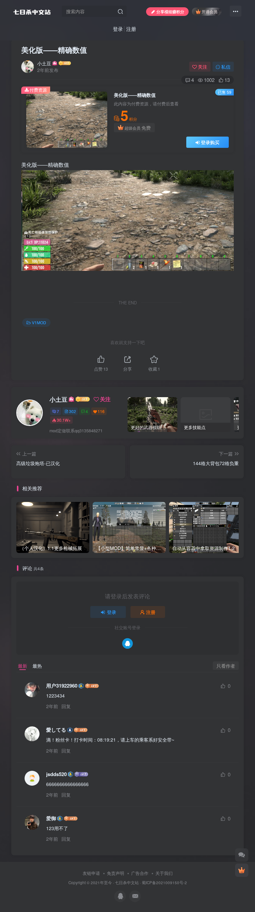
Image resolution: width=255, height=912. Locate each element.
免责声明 (115, 873)
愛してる (56, 729)
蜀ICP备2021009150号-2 (164, 882)
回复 (66, 706)
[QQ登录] (127, 643)
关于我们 (164, 873)
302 (72, 411)
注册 (131, 28)
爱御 (51, 818)
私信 (225, 66)
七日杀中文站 (127, 882)
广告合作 (139, 873)
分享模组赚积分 (170, 11)
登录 (118, 28)
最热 (37, 665)
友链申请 (91, 873)
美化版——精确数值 (54, 49)
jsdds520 (56, 774)
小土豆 (44, 63)
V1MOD (39, 322)
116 (101, 411)
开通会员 (209, 11)
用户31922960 (61, 685)
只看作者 (225, 665)
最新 (22, 665)
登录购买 (210, 142)
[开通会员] (241, 870)
